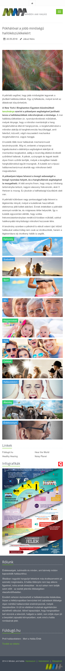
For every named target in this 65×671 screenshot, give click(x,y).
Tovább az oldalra (10, 643)
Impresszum (31, 661)
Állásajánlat (57, 661)
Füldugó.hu (7, 452)
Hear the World (42, 452)
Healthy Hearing (10, 456)
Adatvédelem (43, 661)
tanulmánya (8, 111)
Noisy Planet (41, 456)
